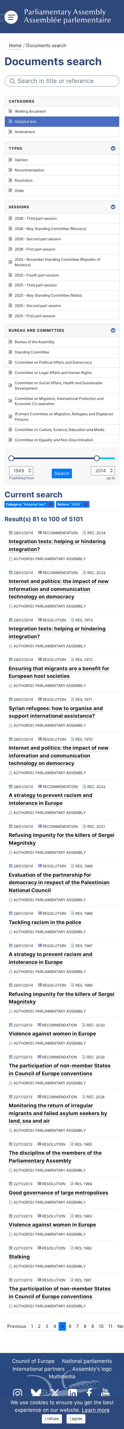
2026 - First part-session (35, 249)
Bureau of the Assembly (34, 342)
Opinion (21, 160)
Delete (50, 504)
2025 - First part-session (35, 316)
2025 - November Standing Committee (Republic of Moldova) (57, 262)
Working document (30, 111)
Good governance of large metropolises (58, 1193)
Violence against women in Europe (52, 1034)
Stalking (19, 1257)
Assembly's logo (92, 1369)
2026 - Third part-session (36, 218)
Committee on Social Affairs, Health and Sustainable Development (58, 386)
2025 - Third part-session (36, 285)
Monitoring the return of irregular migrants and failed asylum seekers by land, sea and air (58, 1113)
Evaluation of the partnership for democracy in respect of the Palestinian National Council (59, 882)
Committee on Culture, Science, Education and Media (59, 429)
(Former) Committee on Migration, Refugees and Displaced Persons (64, 417)
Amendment (25, 131)
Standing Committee (32, 352)
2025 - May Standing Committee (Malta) (48, 295)
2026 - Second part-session (38, 239)
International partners (39, 1369)
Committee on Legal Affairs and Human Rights (53, 372)
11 (110, 1326)
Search (62, 473)
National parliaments (87, 1361)
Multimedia (62, 1376)
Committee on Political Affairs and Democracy (53, 362)
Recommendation (29, 170)
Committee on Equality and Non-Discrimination (54, 440)
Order (19, 190)
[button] (113, 148)
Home (15, 45)
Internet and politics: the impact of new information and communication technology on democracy (58, 589)
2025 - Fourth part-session (37, 275)
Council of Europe (33, 1361)
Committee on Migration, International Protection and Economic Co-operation (59, 401)
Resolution (24, 180)
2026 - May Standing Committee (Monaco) (50, 228)
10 (101, 1326)
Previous (16, 1326)
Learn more (96, 1410)
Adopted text (25, 121)
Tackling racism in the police (45, 922)
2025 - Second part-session (38, 305)
